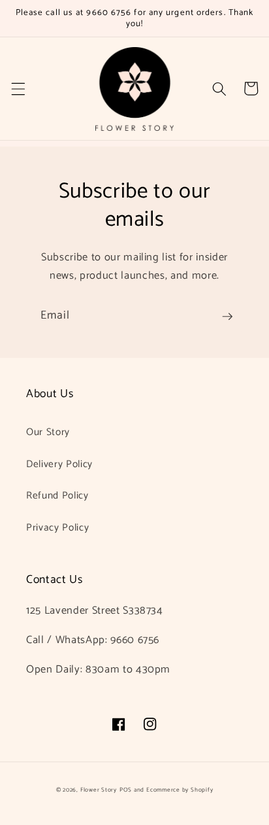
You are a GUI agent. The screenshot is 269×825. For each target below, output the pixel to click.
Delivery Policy (59, 464)
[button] (17, 88)
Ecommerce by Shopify (179, 790)
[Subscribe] (227, 316)
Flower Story (98, 790)
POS (125, 790)
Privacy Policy (57, 527)
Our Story (48, 432)
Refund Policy (57, 495)
